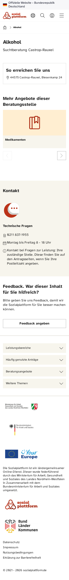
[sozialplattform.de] (14, 15)
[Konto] (52, 15)
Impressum (10, 547)
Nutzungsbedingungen (18, 552)
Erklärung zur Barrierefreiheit (22, 557)
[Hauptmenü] (61, 15)
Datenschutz (11, 542)
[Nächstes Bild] (61, 155)
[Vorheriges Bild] (7, 155)
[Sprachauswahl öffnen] (33, 15)
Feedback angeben (34, 323)
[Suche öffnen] (42, 15)
